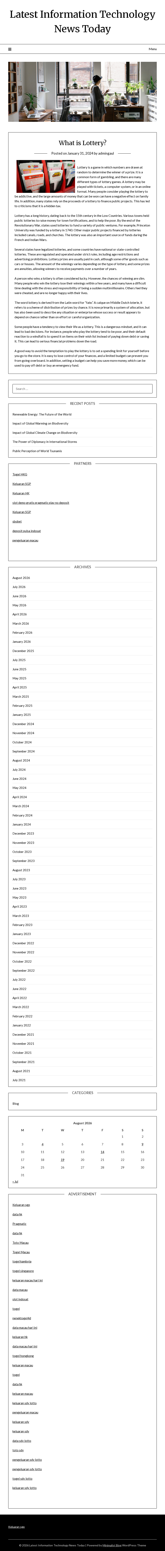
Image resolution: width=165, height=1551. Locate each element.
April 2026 (19, 614)
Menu (153, 49)
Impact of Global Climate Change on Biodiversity (44, 432)
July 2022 (19, 979)
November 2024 (23, 733)
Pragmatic (19, 1224)
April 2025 (19, 687)
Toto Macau (20, 1242)
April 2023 (19, 906)
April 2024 (19, 797)
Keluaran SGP (21, 484)
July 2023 (19, 879)
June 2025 (19, 669)
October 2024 (22, 742)
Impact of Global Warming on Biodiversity (40, 423)
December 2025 (23, 651)
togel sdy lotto (22, 1478)
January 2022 (21, 1025)
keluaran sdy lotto (24, 1488)
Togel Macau (21, 1252)
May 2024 (19, 787)
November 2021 (23, 1043)
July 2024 (19, 769)
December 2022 (23, 943)
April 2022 (19, 998)
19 (62, 1159)
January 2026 (21, 641)
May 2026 (19, 605)
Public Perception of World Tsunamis (37, 451)
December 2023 (23, 833)
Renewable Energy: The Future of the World (41, 414)
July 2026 (19, 587)
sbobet (17, 521)
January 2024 (21, 824)
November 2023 (23, 842)
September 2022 (23, 970)
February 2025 (22, 705)
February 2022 (22, 1016)
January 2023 (21, 934)
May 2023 (19, 897)
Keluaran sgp (21, 1205)
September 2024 (23, 751)
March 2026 (20, 623)
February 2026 (22, 632)
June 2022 (19, 989)
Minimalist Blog (112, 1545)
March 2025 (20, 696)
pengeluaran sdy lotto (27, 1469)
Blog (15, 1103)
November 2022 (23, 952)
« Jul (15, 1181)
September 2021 (23, 1062)
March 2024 (20, 806)
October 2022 (22, 961)
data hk (17, 1214)
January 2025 (21, 714)
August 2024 (21, 760)
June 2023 (19, 888)
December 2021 (23, 1034)
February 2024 (22, 815)
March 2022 (20, 1007)
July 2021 (19, 1080)
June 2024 (19, 778)
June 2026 (19, 596)
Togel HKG (19, 474)
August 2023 (21, 870)
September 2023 (23, 861)
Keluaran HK (20, 493)
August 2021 (21, 1071)
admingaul (106, 153)
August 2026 (21, 578)
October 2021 (22, 1052)
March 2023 (20, 916)
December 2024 (23, 724)
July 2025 (19, 660)
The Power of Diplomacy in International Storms (44, 441)
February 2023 (22, 925)
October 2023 (22, 852)
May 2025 (19, 678)
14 (102, 1152)
